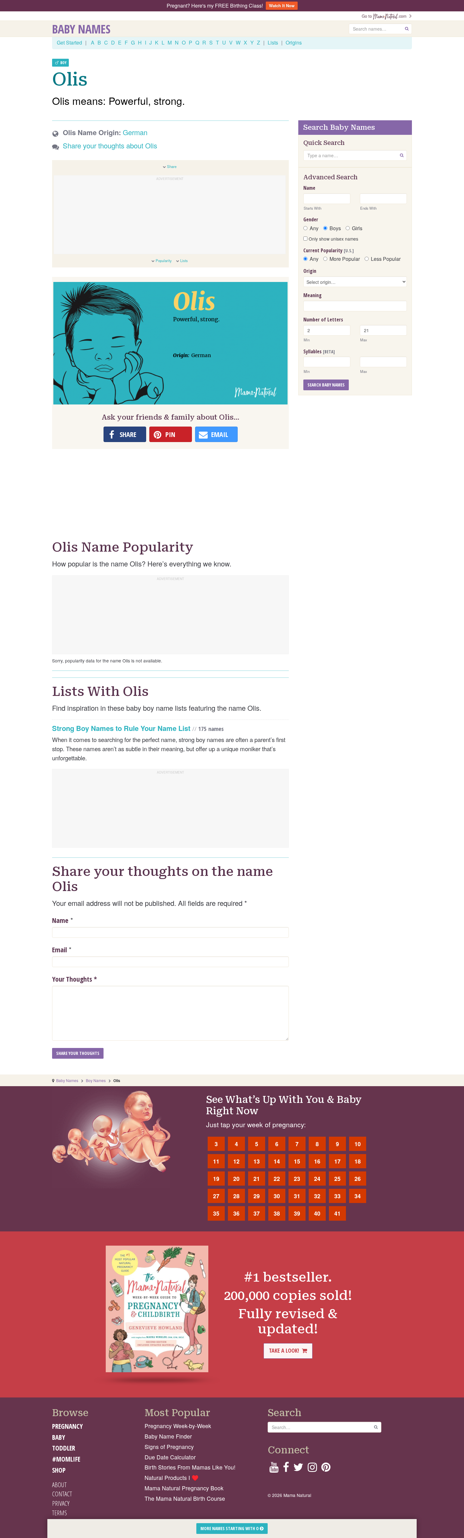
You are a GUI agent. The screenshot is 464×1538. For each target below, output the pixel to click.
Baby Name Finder (168, 1436)
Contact (62, 1493)
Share (171, 166)
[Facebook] (286, 1469)
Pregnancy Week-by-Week (178, 1426)
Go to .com (385, 16)
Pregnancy (67, 1426)
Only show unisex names (332, 239)
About (59, 1484)
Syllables (319, 351)
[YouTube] (273, 1469)
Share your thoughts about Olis (110, 145)
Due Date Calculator (170, 1457)
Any (314, 228)
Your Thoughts (74, 979)
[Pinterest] (325, 1469)
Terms (59, 1512)
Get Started (69, 42)
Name (60, 920)
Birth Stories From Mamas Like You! (190, 1467)
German (135, 132)
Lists (273, 42)
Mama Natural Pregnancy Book (184, 1488)
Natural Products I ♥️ (172, 1477)
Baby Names (81, 29)
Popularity (164, 260)
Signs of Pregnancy (169, 1447)
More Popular (345, 258)
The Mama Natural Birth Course (185, 1498)
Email (59, 949)
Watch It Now (281, 6)
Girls (357, 228)
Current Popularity (328, 250)
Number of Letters (323, 319)
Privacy (60, 1503)
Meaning (312, 295)
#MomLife (66, 1459)
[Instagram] (312, 1469)
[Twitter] (298, 1469)
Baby (58, 1437)
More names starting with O (230, 1528)
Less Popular (386, 258)
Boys (335, 228)
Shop (59, 1470)
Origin (309, 270)
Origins (294, 42)
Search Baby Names (326, 385)
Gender (310, 219)
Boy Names (96, 1080)
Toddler (63, 1448)
